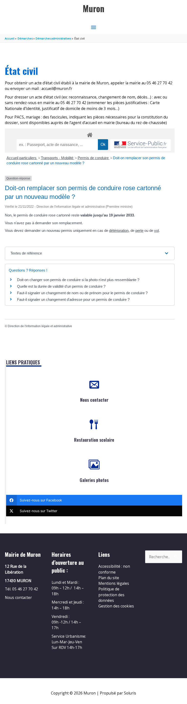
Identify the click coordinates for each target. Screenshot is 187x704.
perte (139, 230)
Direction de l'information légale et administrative (40, 326)
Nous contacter (94, 400)
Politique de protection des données (111, 594)
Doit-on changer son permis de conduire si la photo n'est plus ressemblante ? (78, 280)
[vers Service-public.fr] (140, 145)
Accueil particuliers (22, 158)
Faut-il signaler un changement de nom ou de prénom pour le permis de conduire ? (82, 293)
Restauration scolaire (94, 440)
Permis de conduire (94, 158)
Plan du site (108, 577)
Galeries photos (94, 480)
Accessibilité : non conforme (114, 569)
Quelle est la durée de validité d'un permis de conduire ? (61, 286)
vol (156, 230)
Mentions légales (113, 583)
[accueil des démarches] (90, 134)
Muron (93, 8)
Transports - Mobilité (57, 158)
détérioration (119, 230)
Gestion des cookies (116, 606)
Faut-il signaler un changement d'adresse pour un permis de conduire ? (73, 299)
